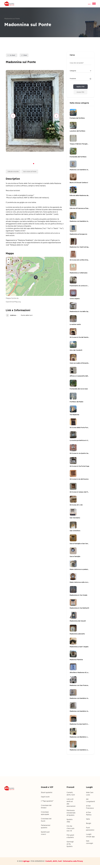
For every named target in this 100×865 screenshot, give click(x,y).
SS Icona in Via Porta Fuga (79, 466)
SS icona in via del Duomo (79, 479)
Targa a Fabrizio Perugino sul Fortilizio (79, 144)
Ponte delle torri (27, 315)
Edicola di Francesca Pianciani (79, 208)
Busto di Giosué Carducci (79, 182)
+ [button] (8, 259)
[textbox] (73, 70)
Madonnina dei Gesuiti (78, 621)
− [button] (8, 262)
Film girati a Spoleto (70, 836)
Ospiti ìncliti (45, 797)
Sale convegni (89, 842)
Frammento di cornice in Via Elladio (79, 285)
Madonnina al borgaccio (78, 234)
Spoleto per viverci (45, 833)
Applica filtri (80, 87)
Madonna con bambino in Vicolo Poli (79, 698)
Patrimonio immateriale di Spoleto (71, 812)
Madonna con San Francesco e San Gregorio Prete (79, 685)
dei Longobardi (90, 800)
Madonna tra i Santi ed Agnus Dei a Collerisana (79, 247)
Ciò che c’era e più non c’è (70, 828)
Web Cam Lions (89, 793)
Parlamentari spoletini (45, 826)
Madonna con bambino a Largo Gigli (79, 750)
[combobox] (80, 71)
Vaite (88, 819)
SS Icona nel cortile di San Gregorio (79, 260)
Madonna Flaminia (76, 659)
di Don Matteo (88, 813)
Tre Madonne (74, 414)
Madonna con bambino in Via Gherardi (79, 221)
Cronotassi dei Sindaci (46, 806)
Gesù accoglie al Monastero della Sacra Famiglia (79, 363)
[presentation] (13, 115)
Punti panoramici (90, 829)
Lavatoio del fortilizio (77, 131)
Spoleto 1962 (69, 820)
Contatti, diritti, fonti (71, 793)
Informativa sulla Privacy (73, 861)
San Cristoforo (75, 530)
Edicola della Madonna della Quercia (79, 195)
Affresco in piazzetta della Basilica (79, 376)
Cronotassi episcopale (45, 813)
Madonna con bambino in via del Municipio (79, 711)
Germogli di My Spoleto (70, 844)
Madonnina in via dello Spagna (79, 311)
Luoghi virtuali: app (90, 835)
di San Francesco (90, 807)
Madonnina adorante (77, 633)
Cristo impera (74, 298)
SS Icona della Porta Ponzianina (79, 427)
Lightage (26, 861)
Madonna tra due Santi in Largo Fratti (79, 724)
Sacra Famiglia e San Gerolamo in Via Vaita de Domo (79, 543)
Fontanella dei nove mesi (79, 389)
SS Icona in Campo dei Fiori (79, 492)
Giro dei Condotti (76, 350)
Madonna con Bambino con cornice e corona (79, 737)
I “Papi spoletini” (47, 801)
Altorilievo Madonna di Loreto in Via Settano (79, 672)
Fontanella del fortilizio (78, 156)
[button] (33, 164)
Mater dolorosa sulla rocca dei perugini (79, 582)
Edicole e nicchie (13, 171)
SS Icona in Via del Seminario (79, 337)
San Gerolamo (75, 517)
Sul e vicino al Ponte (29, 171)
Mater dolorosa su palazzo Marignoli (79, 569)
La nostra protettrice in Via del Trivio (79, 440)
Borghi (88, 823)
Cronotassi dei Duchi (46, 820)
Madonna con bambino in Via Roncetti (79, 169)
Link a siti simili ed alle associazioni (71, 802)
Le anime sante (75, 324)
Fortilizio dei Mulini (76, 401)
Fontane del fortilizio (77, 118)
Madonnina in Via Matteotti (79, 608)
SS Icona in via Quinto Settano (79, 453)
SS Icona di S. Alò (76, 505)
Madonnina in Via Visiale (78, 595)
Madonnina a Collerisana (78, 272)
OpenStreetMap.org (13, 302)
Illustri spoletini (46, 792)
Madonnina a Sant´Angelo (79, 646)
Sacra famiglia (75, 556)
